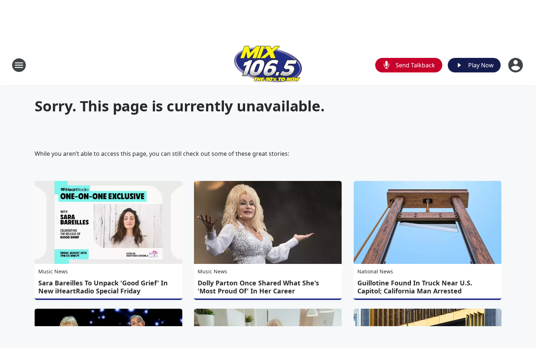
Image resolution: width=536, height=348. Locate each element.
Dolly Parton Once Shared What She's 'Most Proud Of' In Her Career (258, 287)
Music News (53, 271)
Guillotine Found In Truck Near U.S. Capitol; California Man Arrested (414, 287)
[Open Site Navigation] (19, 65)
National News (375, 271)
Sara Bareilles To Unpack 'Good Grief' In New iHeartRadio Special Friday (103, 287)
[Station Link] (268, 65)
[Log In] (516, 65)
